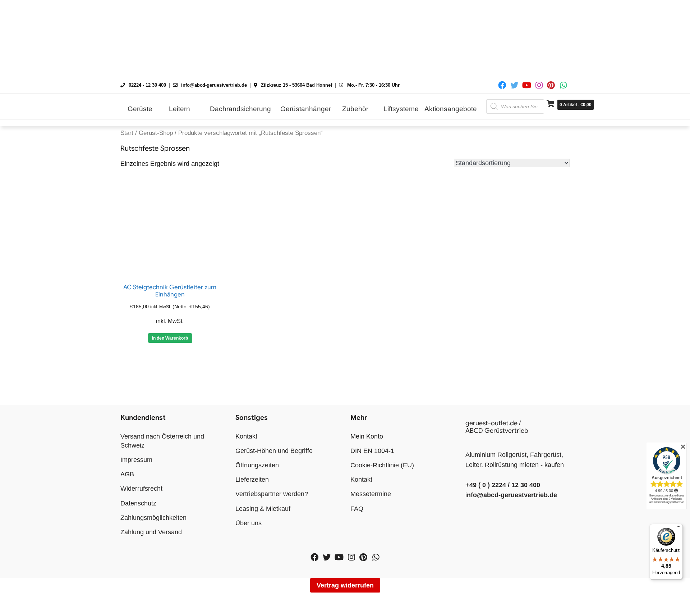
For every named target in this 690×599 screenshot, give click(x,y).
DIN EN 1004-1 (372, 450)
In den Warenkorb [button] (170, 338)
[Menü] (678, 528)
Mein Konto (366, 436)
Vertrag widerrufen (345, 585)
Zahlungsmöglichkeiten (153, 517)
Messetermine (370, 494)
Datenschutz (138, 503)
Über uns (248, 523)
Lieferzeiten (252, 479)
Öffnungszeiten (257, 465)
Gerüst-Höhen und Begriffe (274, 450)
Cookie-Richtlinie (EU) (382, 465)
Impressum (136, 459)
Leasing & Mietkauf (262, 508)
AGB (127, 474)
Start (126, 133)
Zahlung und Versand (151, 532)
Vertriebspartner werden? (271, 494)
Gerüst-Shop (156, 133)
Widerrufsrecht (141, 488)
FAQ (356, 508)
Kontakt (246, 436)
